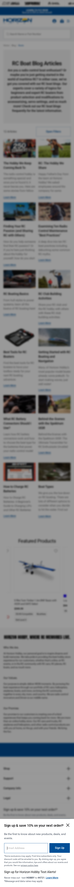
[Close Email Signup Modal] (68, 825)
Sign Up (59, 848)
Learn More (52, 877)
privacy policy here (29, 865)
